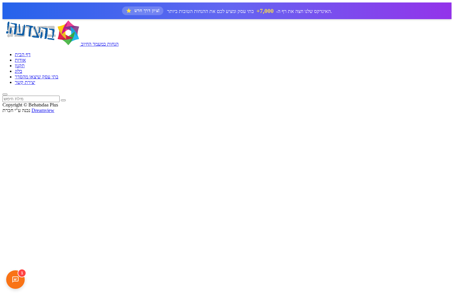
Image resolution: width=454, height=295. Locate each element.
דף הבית (23, 54)
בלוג (18, 71)
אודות (20, 60)
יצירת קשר (25, 82)
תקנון (20, 65)
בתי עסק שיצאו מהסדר (36, 76)
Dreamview (43, 110)
